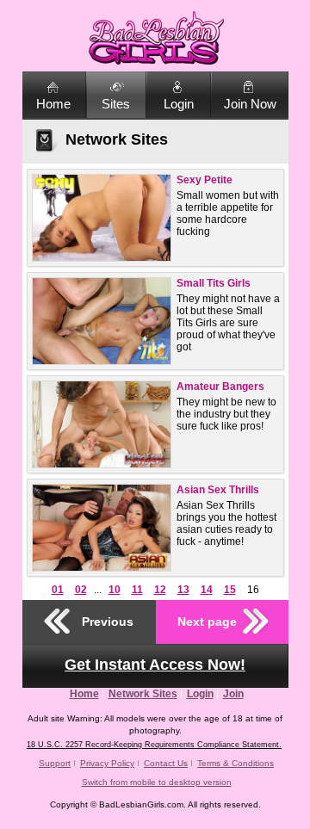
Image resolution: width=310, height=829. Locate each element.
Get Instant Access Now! (155, 664)
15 (230, 590)
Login (179, 103)
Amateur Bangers (220, 386)
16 (253, 590)
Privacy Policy (107, 763)
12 (160, 590)
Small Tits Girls (214, 283)
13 (183, 590)
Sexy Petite (204, 180)
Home (53, 103)
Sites (116, 103)
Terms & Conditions (235, 763)
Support (55, 763)
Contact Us (166, 763)
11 (137, 590)
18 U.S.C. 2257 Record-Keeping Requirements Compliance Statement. (154, 744)
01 (58, 590)
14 (207, 590)
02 (81, 590)
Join (233, 694)
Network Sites (142, 694)
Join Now (250, 103)
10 (114, 590)
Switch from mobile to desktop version (157, 782)
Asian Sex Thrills (218, 490)
